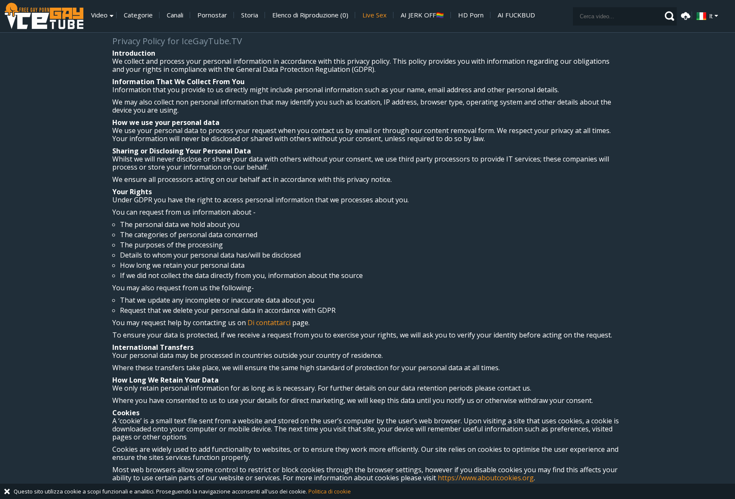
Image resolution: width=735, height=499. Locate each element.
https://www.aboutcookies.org (486, 477)
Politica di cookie (329, 491)
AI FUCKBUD (516, 15)
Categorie (138, 15)
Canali (175, 15)
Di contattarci (269, 322)
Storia (249, 15)
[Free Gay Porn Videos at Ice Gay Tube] (43, 16)
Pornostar (212, 15)
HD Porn (471, 15)
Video (99, 15)
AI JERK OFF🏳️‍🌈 (422, 15)
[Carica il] (684, 15)
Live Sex (374, 15)
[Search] (669, 16)
